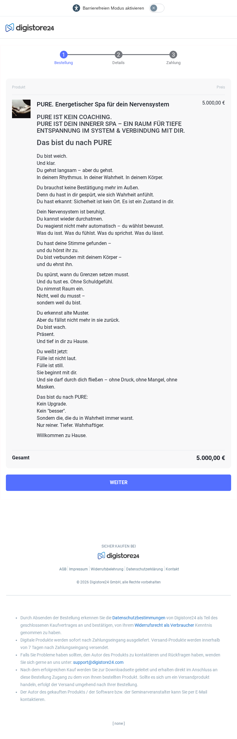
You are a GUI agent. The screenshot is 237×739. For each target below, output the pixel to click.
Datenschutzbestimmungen (138, 617)
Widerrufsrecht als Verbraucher (164, 625)
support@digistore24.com (98, 662)
